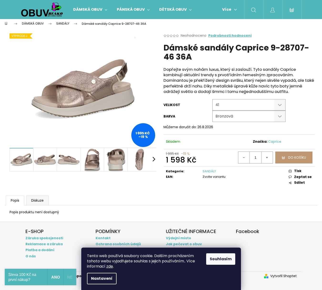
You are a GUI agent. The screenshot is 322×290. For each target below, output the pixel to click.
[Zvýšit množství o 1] (267, 157)
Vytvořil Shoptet (283, 276)
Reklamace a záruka (44, 244)
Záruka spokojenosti (44, 238)
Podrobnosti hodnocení (230, 35)
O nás (31, 256)
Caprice (274, 141)
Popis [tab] (15, 200)
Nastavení (101, 278)
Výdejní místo (178, 238)
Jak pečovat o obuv (184, 244)
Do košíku (297, 157)
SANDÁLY (209, 171)
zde (109, 266)
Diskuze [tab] (37, 200)
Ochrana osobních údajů (118, 244)
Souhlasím (221, 259)
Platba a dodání (40, 250)
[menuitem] (90, 9)
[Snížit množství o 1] (244, 157)
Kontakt (103, 238)
